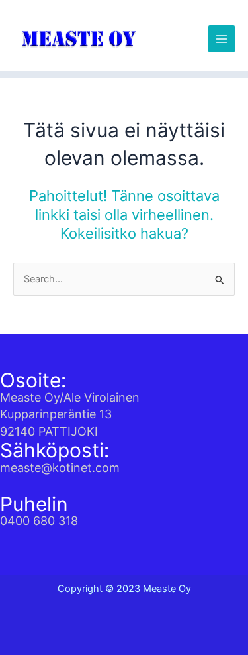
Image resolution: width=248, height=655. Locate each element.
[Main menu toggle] (221, 38)
